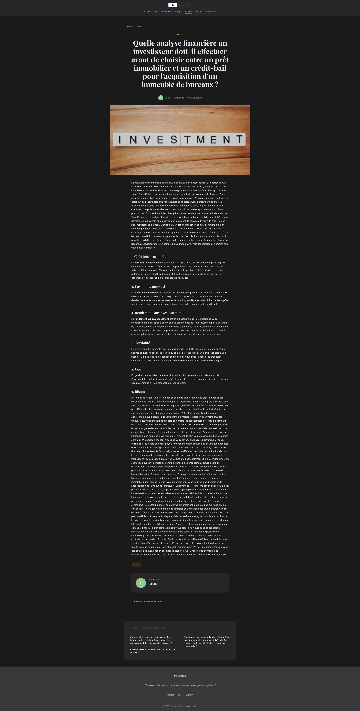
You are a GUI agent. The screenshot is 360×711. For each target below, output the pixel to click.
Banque (178, 11)
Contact (189, 695)
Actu (156, 11)
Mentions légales (174, 695)
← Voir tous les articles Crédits (147, 601)
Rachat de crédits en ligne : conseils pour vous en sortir (152, 651)
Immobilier (211, 11)
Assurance (167, 11)
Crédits (188, 11)
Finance (199, 11)
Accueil (146, 11)
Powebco (185, 5)
